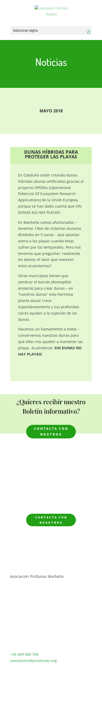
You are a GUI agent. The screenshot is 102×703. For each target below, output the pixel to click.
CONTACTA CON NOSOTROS (51, 519)
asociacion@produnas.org (33, 660)
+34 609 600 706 (24, 654)
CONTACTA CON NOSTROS (51, 431)
